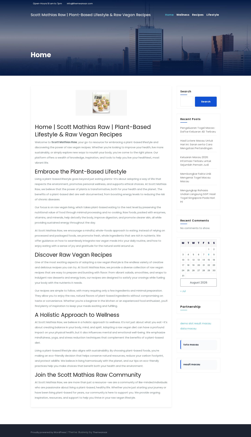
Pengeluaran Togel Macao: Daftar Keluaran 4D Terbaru (198, 129)
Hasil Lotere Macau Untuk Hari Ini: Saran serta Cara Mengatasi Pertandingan (196, 144)
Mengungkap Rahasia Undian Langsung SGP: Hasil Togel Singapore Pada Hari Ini (197, 196)
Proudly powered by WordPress (49, 432)
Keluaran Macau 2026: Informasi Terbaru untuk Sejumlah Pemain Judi (195, 161)
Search (185, 91)
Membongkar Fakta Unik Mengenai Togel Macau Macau (195, 177)
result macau (202, 323)
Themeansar (100, 432)
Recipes (198, 15)
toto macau (191, 344)
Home (169, 15)
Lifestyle (212, 15)
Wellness (182, 15)
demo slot (186, 323)
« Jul (183, 291)
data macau (188, 328)
